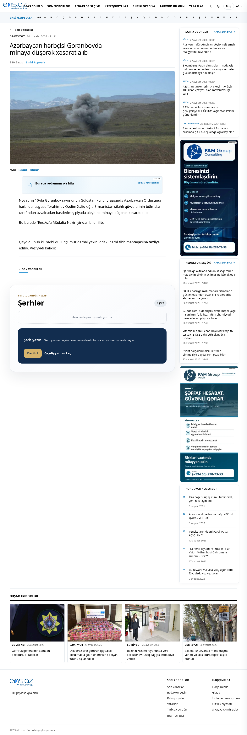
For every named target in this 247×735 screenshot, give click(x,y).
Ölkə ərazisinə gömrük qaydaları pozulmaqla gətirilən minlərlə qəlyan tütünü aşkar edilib (93, 654)
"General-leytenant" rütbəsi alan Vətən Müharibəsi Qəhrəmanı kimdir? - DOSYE (209, 552)
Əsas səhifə (33, 6)
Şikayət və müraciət (225, 709)
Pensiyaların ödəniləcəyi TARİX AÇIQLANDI (208, 533)
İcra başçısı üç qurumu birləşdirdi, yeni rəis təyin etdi (211, 499)
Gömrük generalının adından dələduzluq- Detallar (31, 653)
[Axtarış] (210, 6)
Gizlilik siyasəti (222, 704)
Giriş (228, 6)
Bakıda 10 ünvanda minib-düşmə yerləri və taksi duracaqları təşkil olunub (206, 654)
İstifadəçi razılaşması (226, 698)
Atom (179, 716)
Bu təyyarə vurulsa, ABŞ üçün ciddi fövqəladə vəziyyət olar (211, 571)
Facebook (23, 169)
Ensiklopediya (144, 6)
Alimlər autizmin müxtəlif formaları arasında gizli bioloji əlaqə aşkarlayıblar (208, 130)
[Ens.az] (15, 6)
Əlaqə (216, 692)
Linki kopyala (35, 62)
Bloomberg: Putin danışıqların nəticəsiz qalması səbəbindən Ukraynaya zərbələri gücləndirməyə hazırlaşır (209, 69)
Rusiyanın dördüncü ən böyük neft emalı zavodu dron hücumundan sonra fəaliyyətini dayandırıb (209, 48)
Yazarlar (196, 6)
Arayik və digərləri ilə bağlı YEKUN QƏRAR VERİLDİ (211, 516)
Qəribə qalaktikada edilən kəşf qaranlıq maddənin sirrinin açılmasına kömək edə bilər (209, 274)
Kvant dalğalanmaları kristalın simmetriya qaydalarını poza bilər (204, 352)
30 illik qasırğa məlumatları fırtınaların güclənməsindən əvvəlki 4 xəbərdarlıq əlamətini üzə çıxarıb (207, 294)
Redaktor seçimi (87, 6)
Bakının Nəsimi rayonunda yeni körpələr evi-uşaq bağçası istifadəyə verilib (150, 654)
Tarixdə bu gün (172, 6)
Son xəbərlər (58, 6)
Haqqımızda (220, 687)
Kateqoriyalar (116, 6)
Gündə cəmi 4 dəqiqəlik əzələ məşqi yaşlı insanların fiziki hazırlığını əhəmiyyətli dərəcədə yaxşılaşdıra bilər (209, 314)
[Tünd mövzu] (218, 6)
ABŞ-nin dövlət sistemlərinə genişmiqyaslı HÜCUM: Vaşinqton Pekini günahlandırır (208, 110)
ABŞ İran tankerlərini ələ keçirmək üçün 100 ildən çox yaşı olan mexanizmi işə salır (208, 90)
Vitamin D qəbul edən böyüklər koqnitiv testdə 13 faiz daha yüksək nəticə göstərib (208, 334)
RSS (170, 716)
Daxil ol (32, 353)
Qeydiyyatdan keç (57, 353)
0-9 (39, 17)
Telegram (34, 169)
